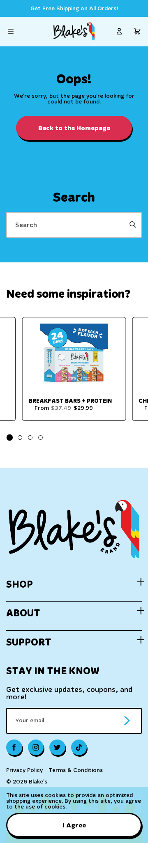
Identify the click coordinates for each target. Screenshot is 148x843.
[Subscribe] (127, 721)
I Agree (74, 825)
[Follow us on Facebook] (14, 748)
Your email (29, 721)
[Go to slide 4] (40, 437)
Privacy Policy (24, 770)
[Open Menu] (11, 31)
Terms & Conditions (76, 770)
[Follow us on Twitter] (57, 748)
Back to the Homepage (74, 128)
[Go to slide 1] (9, 437)
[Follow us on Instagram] (36, 748)
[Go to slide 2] (20, 437)
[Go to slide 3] (30, 437)
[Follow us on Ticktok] (79, 748)
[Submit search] (132, 224)
